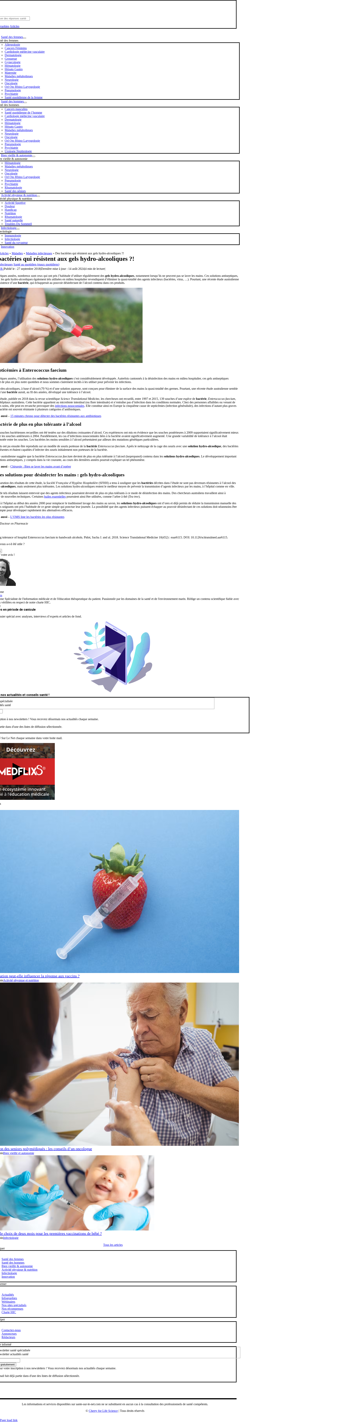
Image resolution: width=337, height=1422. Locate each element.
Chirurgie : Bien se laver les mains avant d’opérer (40, 466)
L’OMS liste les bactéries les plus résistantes (37, 517)
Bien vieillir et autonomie (18, 1153)
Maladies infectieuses (39, 253)
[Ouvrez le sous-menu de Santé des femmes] (24, 38)
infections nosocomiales (69, 405)
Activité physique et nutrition (21, 980)
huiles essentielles (55, 496)
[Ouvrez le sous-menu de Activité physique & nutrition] (38, 196)
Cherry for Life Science (103, 1410)
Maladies (17, 253)
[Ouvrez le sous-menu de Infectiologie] (18, 229)
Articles (14, 26)
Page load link (9, 1420)
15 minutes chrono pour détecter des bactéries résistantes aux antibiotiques (55, 416)
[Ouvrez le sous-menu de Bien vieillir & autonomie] (33, 156)
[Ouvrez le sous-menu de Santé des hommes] (25, 102)
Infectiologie (11, 1237)
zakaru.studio (127, 1417)
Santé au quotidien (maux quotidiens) (36, 264)
